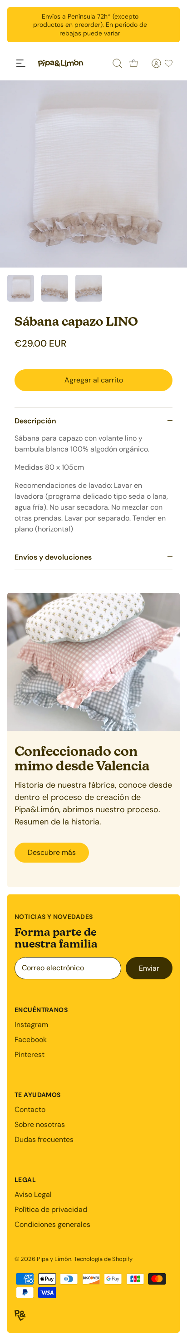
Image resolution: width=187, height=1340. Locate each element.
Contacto (30, 1109)
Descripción (35, 421)
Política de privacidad (51, 1209)
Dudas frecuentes (44, 1139)
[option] (93, 174)
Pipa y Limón (54, 1259)
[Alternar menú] (21, 63)
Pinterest (29, 1054)
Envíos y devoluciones (53, 557)
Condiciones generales (52, 1224)
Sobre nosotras (40, 1124)
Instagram (31, 1024)
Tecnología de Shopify (103, 1259)
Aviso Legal (33, 1194)
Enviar (149, 968)
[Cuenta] (151, 63)
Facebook (31, 1039)
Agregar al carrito (93, 380)
